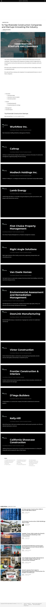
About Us (25, 604)
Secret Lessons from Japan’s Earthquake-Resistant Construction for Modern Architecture (33, 571)
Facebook (25, 130)
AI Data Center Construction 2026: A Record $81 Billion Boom (32, 509)
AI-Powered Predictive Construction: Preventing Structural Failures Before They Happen (33, 547)
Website (17, 130)
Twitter (21, 130)
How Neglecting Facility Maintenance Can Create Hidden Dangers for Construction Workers (33, 559)
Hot (2, 521)
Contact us (30, 604)
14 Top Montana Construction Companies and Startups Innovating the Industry (9, 461)
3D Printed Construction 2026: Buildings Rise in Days (33, 522)
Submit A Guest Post (27, 603)
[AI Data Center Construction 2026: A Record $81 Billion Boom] (11, 514)
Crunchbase (15, 116)
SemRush (22, 116)
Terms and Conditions (36, 604)
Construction (11, 506)
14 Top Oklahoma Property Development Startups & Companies (21, 461)
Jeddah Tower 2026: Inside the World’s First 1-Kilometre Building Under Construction (33, 535)
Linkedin (29, 130)
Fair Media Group (19, 603)
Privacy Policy (26, 605)
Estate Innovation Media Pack (37, 603)
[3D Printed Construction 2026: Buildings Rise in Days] (11, 526)
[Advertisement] (23, 11)
